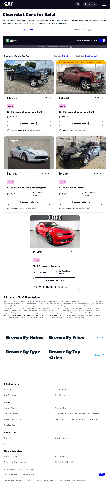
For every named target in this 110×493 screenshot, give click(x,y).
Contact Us (60, 408)
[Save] (49, 64)
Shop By (8, 389)
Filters (29, 29)
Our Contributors (63, 437)
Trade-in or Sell (62, 389)
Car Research (61, 395)
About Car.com (11, 408)
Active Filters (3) (82, 29)
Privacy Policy (30, 474)
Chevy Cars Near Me (64, 462)
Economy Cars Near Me (15, 462)
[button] (77, 4)
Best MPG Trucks (63, 456)
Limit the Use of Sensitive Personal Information (78, 419)
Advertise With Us (12, 419)
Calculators (10, 437)
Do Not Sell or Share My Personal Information (77, 413)
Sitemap (8, 443)
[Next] (103, 153)
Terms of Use (10, 474)
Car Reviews (10, 395)
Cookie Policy (11, 424)
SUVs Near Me (10, 456)
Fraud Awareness (12, 413)
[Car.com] (8, 4)
